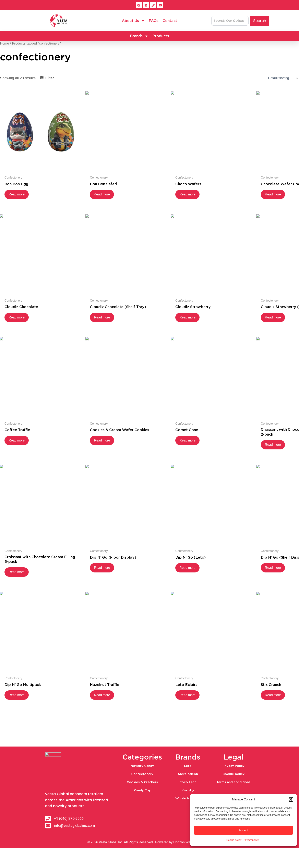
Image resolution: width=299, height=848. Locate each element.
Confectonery (142, 774)
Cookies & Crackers (142, 782)
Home (4, 43)
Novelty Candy (142, 766)
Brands (136, 36)
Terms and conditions (233, 782)
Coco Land (187, 782)
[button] (291, 799)
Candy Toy (142, 790)
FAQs (153, 21)
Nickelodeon (188, 774)
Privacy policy (251, 840)
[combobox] (230, 21)
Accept (243, 830)
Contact (170, 21)
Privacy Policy (233, 766)
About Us (130, 21)
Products (160, 36)
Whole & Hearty (188, 798)
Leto (188, 766)
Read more (17, 194)
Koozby (188, 790)
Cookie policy (233, 840)
